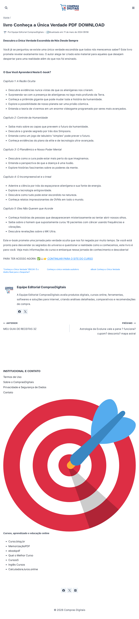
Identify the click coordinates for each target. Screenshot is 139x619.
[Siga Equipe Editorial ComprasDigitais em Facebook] (19, 311)
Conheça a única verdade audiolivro (63, 269)
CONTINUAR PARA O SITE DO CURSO (70, 258)
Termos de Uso (12, 377)
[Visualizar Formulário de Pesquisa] (6, 8)
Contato (8, 392)
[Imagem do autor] (5, 32)
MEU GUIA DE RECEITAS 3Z (20, 326)
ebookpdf (14, 550)
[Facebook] (63, 590)
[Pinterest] (75, 590)
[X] (69, 590)
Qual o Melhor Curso (20, 555)
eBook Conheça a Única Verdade (105, 269)
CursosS (13, 560)
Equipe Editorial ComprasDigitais (28, 32)
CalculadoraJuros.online (23, 569)
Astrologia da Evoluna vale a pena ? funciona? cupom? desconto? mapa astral (108, 328)
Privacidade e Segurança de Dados (24, 387)
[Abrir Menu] (133, 8)
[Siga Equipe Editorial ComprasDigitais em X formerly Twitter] (25, 311)
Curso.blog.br (16, 541)
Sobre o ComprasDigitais (18, 382)
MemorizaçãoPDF (19, 546)
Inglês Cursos (16, 564)
